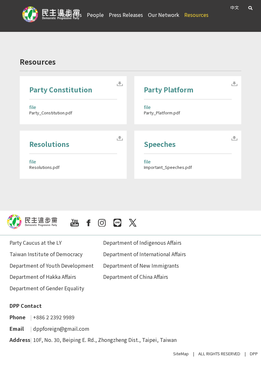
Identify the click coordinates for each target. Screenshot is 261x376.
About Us (71, 14)
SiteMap (181, 354)
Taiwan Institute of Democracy (46, 254)
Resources (196, 14)
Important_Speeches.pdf (168, 167)
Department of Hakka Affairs (43, 276)
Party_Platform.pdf (162, 113)
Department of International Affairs (144, 254)
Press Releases (126, 14)
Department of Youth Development (52, 265)
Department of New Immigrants (141, 265)
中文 (234, 7)
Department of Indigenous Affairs (142, 242)
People (95, 14)
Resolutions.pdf (44, 167)
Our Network (163, 14)
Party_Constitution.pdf (50, 113)
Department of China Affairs (135, 276)
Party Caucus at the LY (36, 242)
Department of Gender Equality (47, 288)
